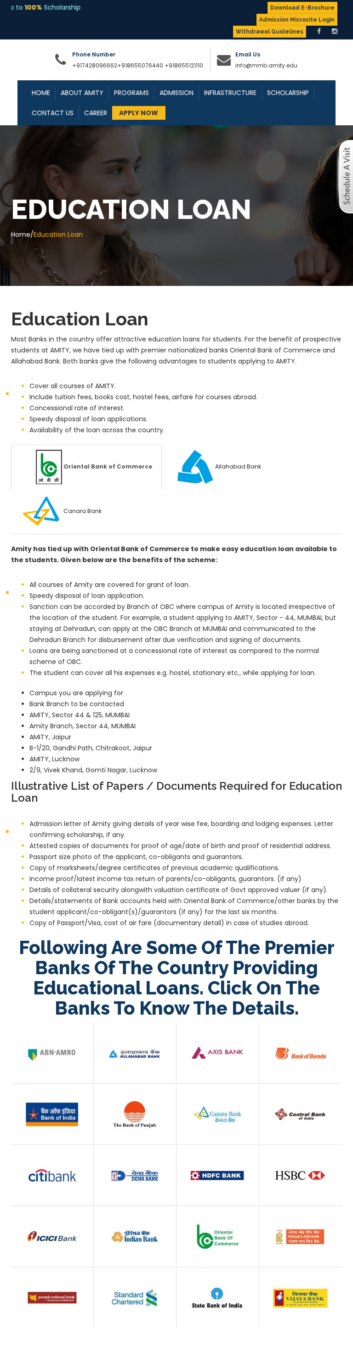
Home (41, 92)
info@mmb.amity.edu (266, 65)
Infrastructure (230, 92)
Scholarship (288, 92)
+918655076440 (140, 65)
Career (95, 112)
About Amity (82, 92)
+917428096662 (94, 65)
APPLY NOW (138, 112)
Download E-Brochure (302, 8)
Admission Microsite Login (297, 20)
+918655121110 (184, 65)
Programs (131, 92)
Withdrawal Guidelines (269, 31)
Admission (176, 92)
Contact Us (53, 112)
